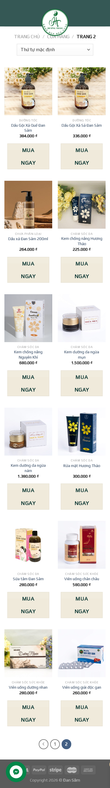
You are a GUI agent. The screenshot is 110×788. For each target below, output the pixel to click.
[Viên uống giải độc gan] (82, 653)
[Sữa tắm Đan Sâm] (28, 545)
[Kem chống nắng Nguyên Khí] (28, 318)
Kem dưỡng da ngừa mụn (81, 354)
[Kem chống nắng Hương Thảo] (82, 205)
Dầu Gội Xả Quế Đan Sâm (28, 128)
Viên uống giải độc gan (81, 687)
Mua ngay (28, 156)
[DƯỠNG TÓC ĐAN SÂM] (55, 23)
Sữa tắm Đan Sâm (28, 578)
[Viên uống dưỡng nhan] (28, 653)
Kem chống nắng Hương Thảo (81, 241)
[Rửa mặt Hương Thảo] (82, 432)
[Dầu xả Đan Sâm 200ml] (28, 205)
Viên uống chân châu (81, 578)
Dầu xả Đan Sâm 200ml (28, 238)
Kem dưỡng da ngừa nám (28, 468)
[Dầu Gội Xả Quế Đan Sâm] (28, 91)
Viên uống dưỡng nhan (28, 687)
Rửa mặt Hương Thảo (81, 465)
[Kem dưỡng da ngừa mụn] (82, 318)
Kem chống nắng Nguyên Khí (28, 354)
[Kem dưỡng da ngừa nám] (28, 432)
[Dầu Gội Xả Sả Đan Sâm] (82, 91)
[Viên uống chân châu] (82, 545)
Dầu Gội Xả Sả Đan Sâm (82, 125)
